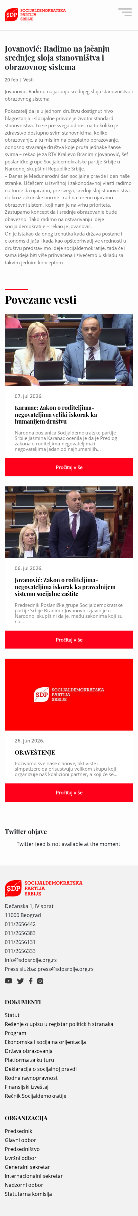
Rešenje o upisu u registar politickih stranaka (59, 1024)
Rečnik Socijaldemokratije (35, 1095)
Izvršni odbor (21, 1158)
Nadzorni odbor (24, 1184)
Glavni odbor (20, 1140)
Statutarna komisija (28, 1193)
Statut (12, 1015)
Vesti (28, 80)
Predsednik (18, 1131)
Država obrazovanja (29, 1051)
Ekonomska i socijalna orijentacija (45, 1042)
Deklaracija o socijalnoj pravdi (41, 1068)
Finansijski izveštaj (26, 1086)
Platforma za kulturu (29, 1059)
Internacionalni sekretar (34, 1175)
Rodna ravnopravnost (31, 1077)
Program (15, 1033)
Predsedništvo (22, 1149)
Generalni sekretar (27, 1167)
